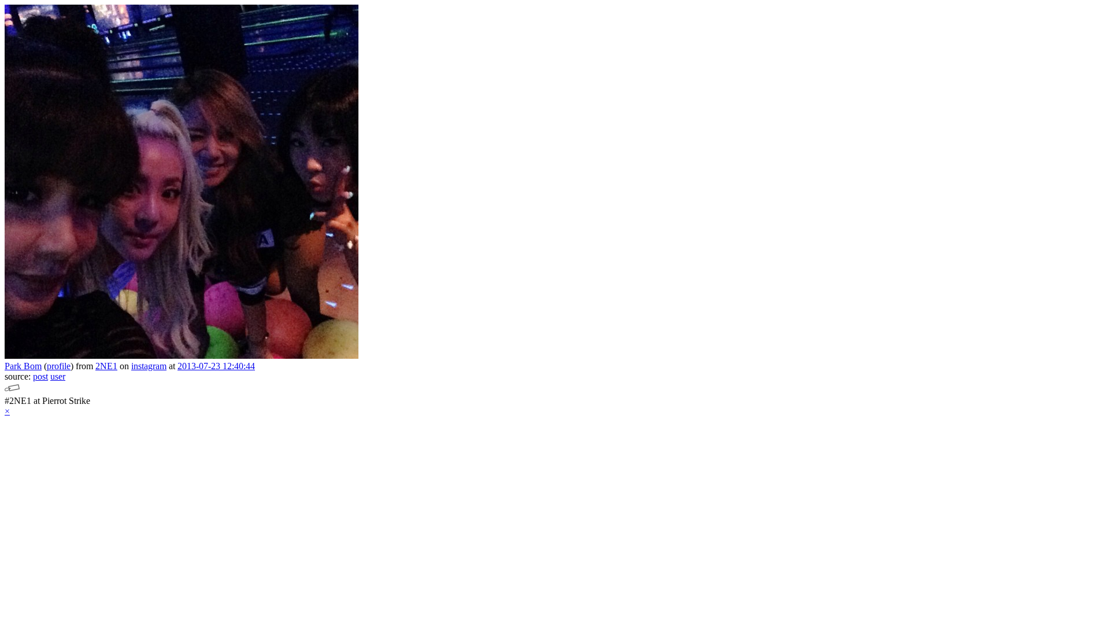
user (57, 376)
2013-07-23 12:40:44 (216, 366)
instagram (148, 366)
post (40, 376)
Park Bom (23, 366)
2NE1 (106, 366)
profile (59, 366)
